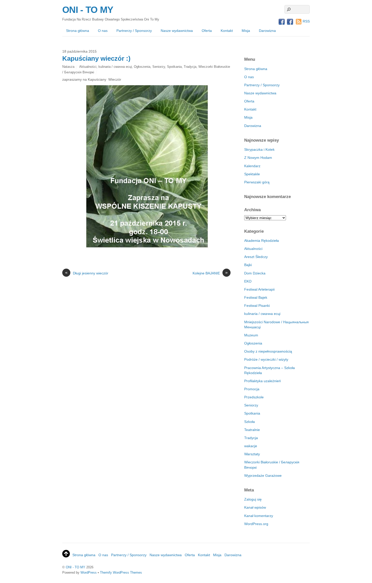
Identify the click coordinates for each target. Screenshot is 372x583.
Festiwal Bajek (255, 297)
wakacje (250, 446)
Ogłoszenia (142, 67)
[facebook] (282, 22)
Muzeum (251, 335)
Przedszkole (254, 397)
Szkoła (249, 422)
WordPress (88, 572)
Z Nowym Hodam (258, 158)
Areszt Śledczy (256, 257)
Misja (246, 31)
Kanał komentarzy (258, 516)
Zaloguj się (253, 499)
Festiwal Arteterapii (259, 289)
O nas (103, 31)
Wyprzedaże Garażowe (263, 475)
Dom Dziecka (254, 273)
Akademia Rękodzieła (261, 241)
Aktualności (87, 67)
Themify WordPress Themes (121, 572)
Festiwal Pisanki (257, 306)
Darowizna (267, 31)
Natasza (68, 67)
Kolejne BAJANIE (210, 273)
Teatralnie (252, 430)
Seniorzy (158, 67)
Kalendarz (252, 166)
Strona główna (77, 31)
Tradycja (190, 67)
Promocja (251, 389)
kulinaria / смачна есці (115, 67)
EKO (248, 281)
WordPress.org (256, 524)
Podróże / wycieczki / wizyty (266, 359)
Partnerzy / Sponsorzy (134, 31)
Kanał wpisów (255, 507)
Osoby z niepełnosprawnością (268, 351)
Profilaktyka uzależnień (262, 381)
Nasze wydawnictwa (177, 31)
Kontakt (227, 31)
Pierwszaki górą (257, 182)
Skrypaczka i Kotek (259, 149)
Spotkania (174, 67)
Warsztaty (252, 454)
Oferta (207, 31)
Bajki (248, 265)
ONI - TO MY (75, 567)
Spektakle (252, 174)
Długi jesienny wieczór (86, 273)
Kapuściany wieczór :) (96, 58)
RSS (306, 21)
